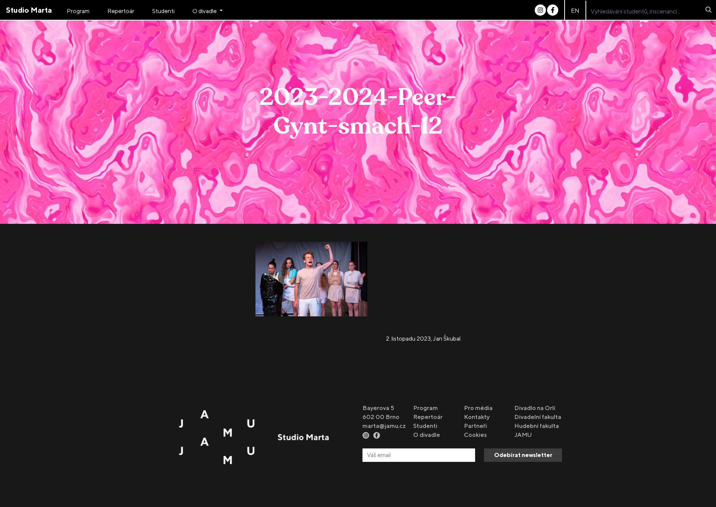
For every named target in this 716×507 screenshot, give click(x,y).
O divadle (205, 11)
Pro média (478, 407)
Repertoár (120, 11)
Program (78, 11)
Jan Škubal (447, 338)
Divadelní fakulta (537, 416)
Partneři (475, 425)
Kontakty (477, 416)
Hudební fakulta (536, 425)
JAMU (523, 434)
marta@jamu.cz (384, 425)
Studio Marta (29, 10)
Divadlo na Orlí (534, 407)
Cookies (475, 434)
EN (575, 10)
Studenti (163, 11)
